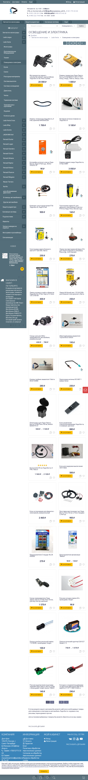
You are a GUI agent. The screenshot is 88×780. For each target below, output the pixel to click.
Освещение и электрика (12, 62)
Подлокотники (8, 217)
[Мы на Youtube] (77, 738)
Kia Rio (5, 186)
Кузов (6, 67)
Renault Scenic (8, 153)
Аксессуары (8, 47)
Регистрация (80, 2)
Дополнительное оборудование (10, 52)
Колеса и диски (9, 116)
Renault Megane (8, 177)
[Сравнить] (50, 85)
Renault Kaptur (8, 163)
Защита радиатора (32, 22)
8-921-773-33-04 (72, 11)
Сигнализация (8, 237)
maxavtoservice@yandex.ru (12, 758)
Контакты (6, 2)
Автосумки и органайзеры (12, 232)
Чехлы (6, 95)
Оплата (24, 2)
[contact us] (85, 390)
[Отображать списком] (74, 43)
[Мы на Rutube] (81, 738)
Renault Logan (8, 144)
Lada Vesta (7, 42)
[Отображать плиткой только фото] (71, 43)
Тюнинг (6, 58)
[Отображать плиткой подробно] (68, 43)
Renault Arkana (8, 158)
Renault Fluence (8, 172)
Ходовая (7, 111)
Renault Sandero (9, 149)
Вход (69, 2)
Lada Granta (7, 130)
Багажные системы (52, 22)
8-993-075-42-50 (60, 13)
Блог (25, 746)
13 (61, 702)
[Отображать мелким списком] (78, 43)
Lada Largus (7, 37)
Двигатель (7, 91)
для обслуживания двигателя (10, 192)
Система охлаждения (11, 86)
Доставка (15, 2)
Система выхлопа (10, 81)
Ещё (31, 2)
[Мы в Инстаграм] (74, 738)
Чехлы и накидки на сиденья (10, 227)
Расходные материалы (12, 76)
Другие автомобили (10, 202)
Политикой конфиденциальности (36, 766)
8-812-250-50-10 (35, 13)
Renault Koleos (8, 168)
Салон (6, 72)
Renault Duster (8, 139)
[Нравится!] (54, 85)
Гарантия (29, 743)
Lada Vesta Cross (9, 120)
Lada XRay (6, 125)
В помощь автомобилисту (12, 197)
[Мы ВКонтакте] (70, 738)
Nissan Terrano (8, 182)
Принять (44, 771)
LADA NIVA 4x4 (8, 135)
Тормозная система (11, 100)
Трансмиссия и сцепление (9, 105)
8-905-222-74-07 (35, 16)
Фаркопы (6, 221)
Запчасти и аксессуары (11, 22)
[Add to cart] (22, 269)
